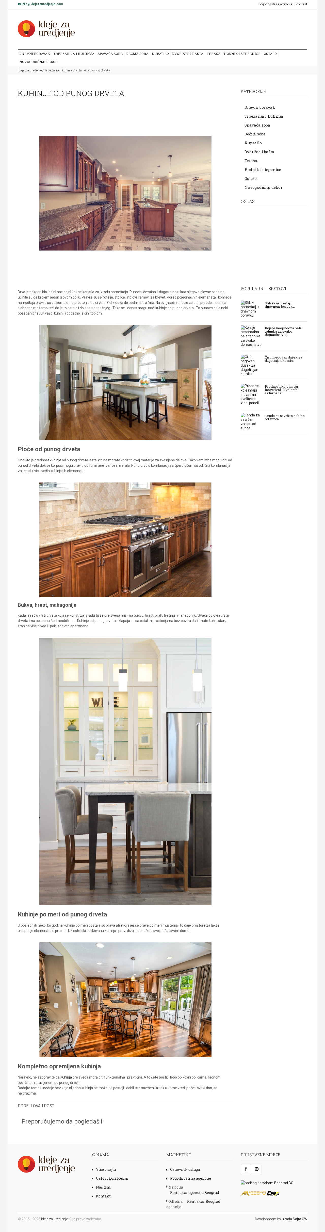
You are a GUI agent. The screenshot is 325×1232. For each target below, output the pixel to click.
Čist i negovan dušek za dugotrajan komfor (283, 358)
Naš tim (103, 1187)
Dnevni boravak (34, 53)
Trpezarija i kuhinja (73, 53)
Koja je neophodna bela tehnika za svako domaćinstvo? (283, 331)
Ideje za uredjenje (54, 1219)
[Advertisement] (210, 28)
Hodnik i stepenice (242, 53)
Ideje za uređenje (30, 70)
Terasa (214, 53)
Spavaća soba (110, 53)
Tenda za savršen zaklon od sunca (285, 417)
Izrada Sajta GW (294, 1219)
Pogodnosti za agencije (275, 4)
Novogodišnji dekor (38, 61)
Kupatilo (160, 53)
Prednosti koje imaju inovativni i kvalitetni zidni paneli (282, 389)
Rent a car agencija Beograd (194, 1192)
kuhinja (55, 460)
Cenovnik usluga (185, 1169)
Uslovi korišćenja (112, 1178)
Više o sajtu (106, 1169)
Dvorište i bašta (187, 53)
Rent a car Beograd (203, 1201)
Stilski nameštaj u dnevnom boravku (280, 304)
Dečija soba (137, 53)
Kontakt (301, 4)
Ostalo (270, 53)
